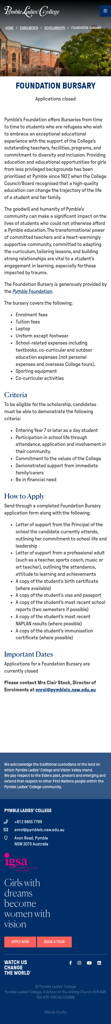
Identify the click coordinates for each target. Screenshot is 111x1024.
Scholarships (54, 28)
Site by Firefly (55, 1012)
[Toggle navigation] (105, 11)
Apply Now (20, 942)
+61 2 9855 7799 (28, 822)
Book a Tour (54, 942)
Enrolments (29, 28)
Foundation (32, 291)
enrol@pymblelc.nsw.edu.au (66, 690)
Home (9, 28)
